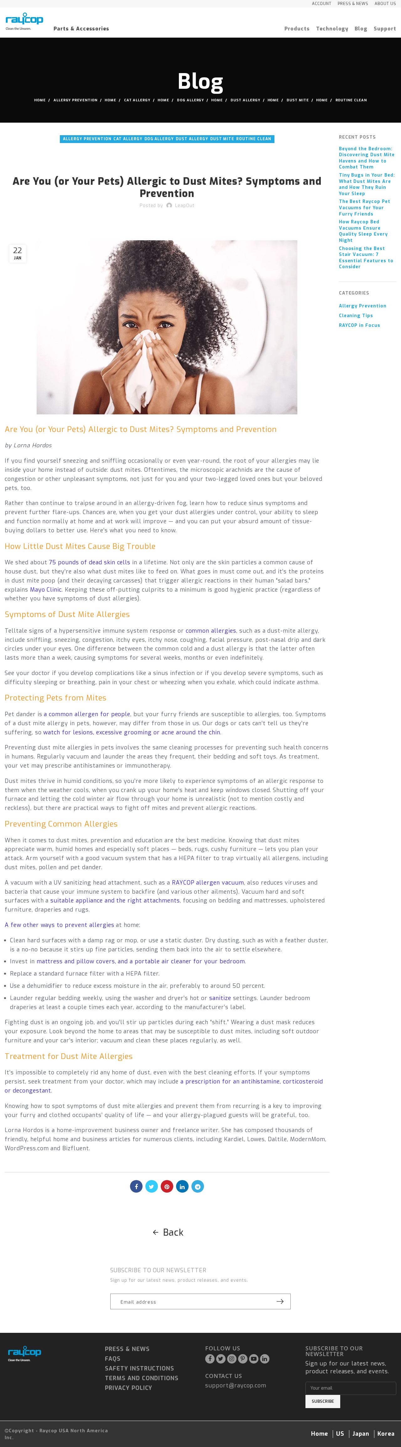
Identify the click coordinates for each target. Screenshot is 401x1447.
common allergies (211, 631)
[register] (280, 1301)
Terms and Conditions (142, 1378)
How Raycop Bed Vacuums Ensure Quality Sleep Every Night (363, 231)
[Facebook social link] (136, 1186)
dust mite (298, 100)
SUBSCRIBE (323, 1401)
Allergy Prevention (75, 100)
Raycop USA (54, 1431)
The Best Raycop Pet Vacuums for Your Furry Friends (364, 208)
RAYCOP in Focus (359, 325)
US (340, 1434)
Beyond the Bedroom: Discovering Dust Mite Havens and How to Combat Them (367, 158)
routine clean (351, 100)
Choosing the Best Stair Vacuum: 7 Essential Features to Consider (366, 258)
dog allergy (190, 100)
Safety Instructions (139, 1368)
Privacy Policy (128, 1388)
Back (173, 1232)
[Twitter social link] (151, 1186)
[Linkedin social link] (182, 1186)
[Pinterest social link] (167, 1186)
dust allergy (245, 100)
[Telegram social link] (197, 1186)
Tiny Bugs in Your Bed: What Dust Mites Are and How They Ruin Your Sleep (367, 184)
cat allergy (137, 100)
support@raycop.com (235, 1385)
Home (40, 100)
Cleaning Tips (356, 316)
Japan (360, 1434)
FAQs (113, 1359)
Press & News (127, 1349)
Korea (386, 1434)
